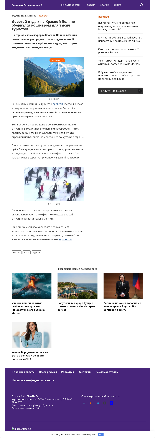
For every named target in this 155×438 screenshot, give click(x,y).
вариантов (65, 239)
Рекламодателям (107, 372)
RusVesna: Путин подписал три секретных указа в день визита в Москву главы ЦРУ (118, 26)
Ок (100, 434)
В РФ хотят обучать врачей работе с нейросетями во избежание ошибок (120, 39)
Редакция (67, 372)
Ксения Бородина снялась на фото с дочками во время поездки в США (30, 355)
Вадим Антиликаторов (24, 16)
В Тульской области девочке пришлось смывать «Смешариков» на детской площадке (119, 75)
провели (58, 104)
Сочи (26, 252)
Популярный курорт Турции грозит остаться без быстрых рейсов (76, 306)
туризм (36, 252)
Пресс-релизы (48, 372)
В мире (117, 5)
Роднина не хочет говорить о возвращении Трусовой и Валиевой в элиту (122, 306)
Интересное (57, 60)
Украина (104, 5)
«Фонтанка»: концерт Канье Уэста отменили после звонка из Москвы (119, 62)
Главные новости (23, 372)
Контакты (85, 372)
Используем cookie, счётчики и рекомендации (73, 434)
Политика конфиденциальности (33, 380)
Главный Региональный (27, 5)
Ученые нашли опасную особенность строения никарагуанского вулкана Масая (28, 308)
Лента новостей (70, 5)
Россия (91, 5)
